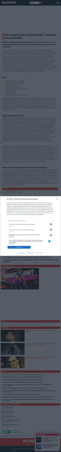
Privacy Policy (39, 253)
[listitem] (30, 221)
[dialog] (30, 226)
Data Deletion (21, 253)
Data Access (30, 253)
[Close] (57, 199)
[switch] (50, 224)
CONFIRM (19, 247)
